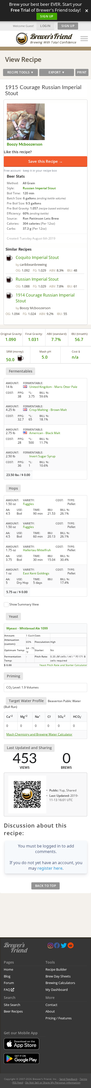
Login (45, 26)
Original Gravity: (11, 334)
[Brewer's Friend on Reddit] (70, 946)
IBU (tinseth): (79, 334)
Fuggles (28, 504)
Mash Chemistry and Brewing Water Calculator (39, 734)
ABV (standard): (57, 334)
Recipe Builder (56, 969)
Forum (9, 982)
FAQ (7, 989)
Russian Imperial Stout (39, 188)
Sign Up (46, 16)
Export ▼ (57, 72)
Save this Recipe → (45, 161)
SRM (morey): (15, 351)
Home (8, 969)
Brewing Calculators (60, 982)
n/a (75, 357)
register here (49, 868)
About (50, 1011)
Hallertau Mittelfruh (37, 550)
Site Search (12, 1004)
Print (82, 72)
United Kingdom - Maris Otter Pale (53, 387)
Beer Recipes (13, 1011)
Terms (83, 1079)
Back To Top (45, 886)
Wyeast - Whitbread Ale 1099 (27, 628)
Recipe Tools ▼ (20, 72)
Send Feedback (68, 1079)
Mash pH (45, 351)
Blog (7, 976)
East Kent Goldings (36, 573)
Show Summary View (24, 604)
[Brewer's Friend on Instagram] (50, 946)
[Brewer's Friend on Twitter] (64, 946)
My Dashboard (57, 989)
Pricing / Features (59, 1018)
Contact (51, 1004)
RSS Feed (17, 1082)
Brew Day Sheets (58, 976)
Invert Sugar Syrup (42, 456)
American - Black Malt (44, 433)
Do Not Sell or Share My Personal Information (52, 1082)
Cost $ (76, 351)
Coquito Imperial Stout (37, 257)
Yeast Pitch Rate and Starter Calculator (63, 665)
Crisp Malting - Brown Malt (48, 410)
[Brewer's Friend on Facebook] (57, 946)
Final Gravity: (34, 334)
